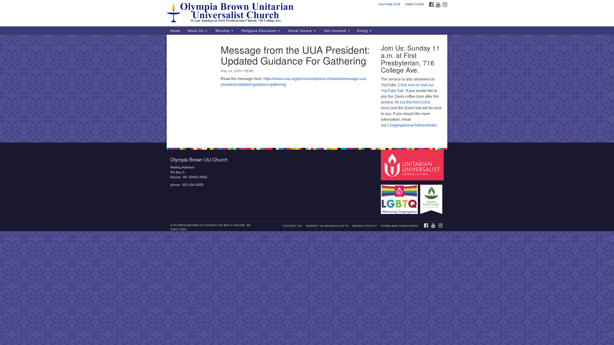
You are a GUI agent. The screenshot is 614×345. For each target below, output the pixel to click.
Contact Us (292, 225)
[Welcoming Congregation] (400, 197)
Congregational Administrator (412, 125)
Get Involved (335, 31)
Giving (363, 31)
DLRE (249, 71)
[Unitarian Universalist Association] (413, 165)
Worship (222, 31)
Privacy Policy (364, 225)
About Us (196, 31)
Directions (414, 4)
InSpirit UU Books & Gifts (327, 225)
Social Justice (300, 31)
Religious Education (258, 31)
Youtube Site (389, 4)
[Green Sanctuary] (431, 197)
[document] (307, 89)
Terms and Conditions (399, 225)
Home (175, 31)
